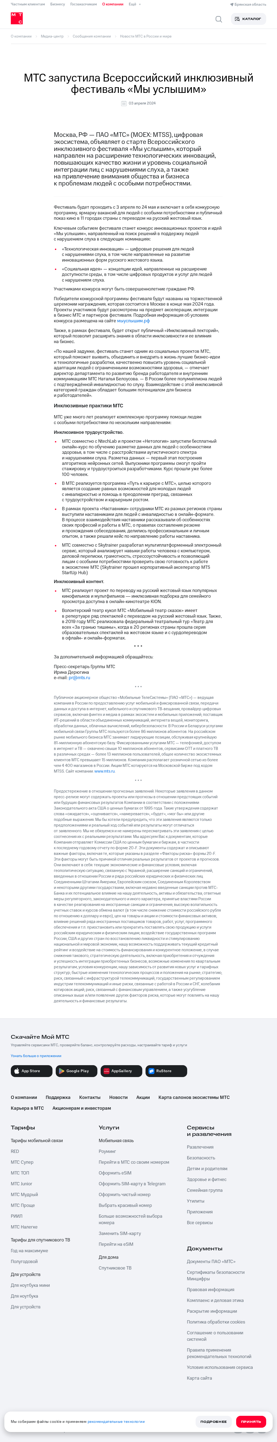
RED (15, 1151)
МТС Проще (23, 1205)
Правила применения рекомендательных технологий (219, 1353)
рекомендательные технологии (116, 1421)
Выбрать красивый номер (125, 1205)
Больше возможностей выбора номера (130, 1219)
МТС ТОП (20, 1173)
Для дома (108, 1257)
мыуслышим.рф (133, 321)
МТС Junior (21, 1184)
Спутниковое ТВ (115, 1268)
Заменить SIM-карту (120, 1233)
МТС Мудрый (24, 1194)
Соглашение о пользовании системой (215, 1336)
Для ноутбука (24, 1296)
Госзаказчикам (83, 4)
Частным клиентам (28, 4)
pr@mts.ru (79, 678)
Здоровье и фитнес (206, 1179)
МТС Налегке (24, 1227)
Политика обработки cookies (216, 1322)
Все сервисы (200, 1223)
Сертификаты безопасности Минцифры (216, 1275)
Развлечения (200, 1147)
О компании (112, 4)
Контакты (90, 1097)
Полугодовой (24, 1261)
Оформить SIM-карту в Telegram (132, 1184)
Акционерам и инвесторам (81, 1108)
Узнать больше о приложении (36, 1056)
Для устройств (26, 1274)
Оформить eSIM (115, 1173)
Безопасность (201, 1158)
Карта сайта (199, 1378)
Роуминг (107, 1151)
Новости (118, 1097)
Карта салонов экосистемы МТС (194, 1097)
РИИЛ (16, 1216)
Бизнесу (57, 4)
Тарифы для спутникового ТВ (40, 1240)
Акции (143, 1097)
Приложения (200, 1212)
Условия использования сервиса (220, 1367)
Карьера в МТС (27, 1108)
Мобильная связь (116, 1141)
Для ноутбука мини (30, 1285)
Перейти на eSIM (116, 1244)
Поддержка (58, 1097)
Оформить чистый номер (125, 1194)
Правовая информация (210, 1290)
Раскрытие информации (212, 1311)
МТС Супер (22, 1162)
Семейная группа (205, 1190)
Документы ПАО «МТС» (211, 1261)
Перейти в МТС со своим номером (134, 1162)
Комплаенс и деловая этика (215, 1300)
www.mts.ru (104, 771)
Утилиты (196, 1201)
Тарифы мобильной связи (37, 1141)
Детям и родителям (207, 1169)
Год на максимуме (29, 1251)
